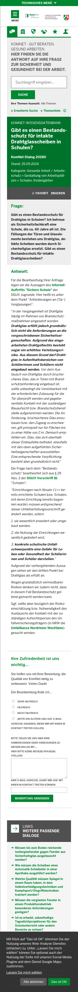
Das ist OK (59, 982)
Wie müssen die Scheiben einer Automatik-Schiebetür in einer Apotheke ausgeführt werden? (36, 869)
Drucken (58, 193)
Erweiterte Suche (26, 110)
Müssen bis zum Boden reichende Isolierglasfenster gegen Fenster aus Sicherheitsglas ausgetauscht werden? (40, 854)
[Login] (65, 31)
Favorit (42, 193)
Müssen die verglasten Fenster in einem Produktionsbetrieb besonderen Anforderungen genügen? (38, 906)
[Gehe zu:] (12, 31)
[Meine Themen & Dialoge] (55, 31)
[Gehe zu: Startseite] (32, 16)
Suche (23, 95)
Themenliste (51, 110)
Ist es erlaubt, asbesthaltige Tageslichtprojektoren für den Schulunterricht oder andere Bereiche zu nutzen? (36, 923)
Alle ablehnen (33, 982)
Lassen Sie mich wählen (24, 972)
